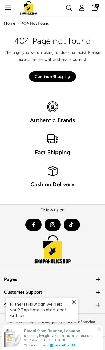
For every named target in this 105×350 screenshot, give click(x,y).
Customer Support (23, 292)
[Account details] (82, 8)
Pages (10, 279)
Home (9, 23)
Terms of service (81, 322)
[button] (8, 8)
